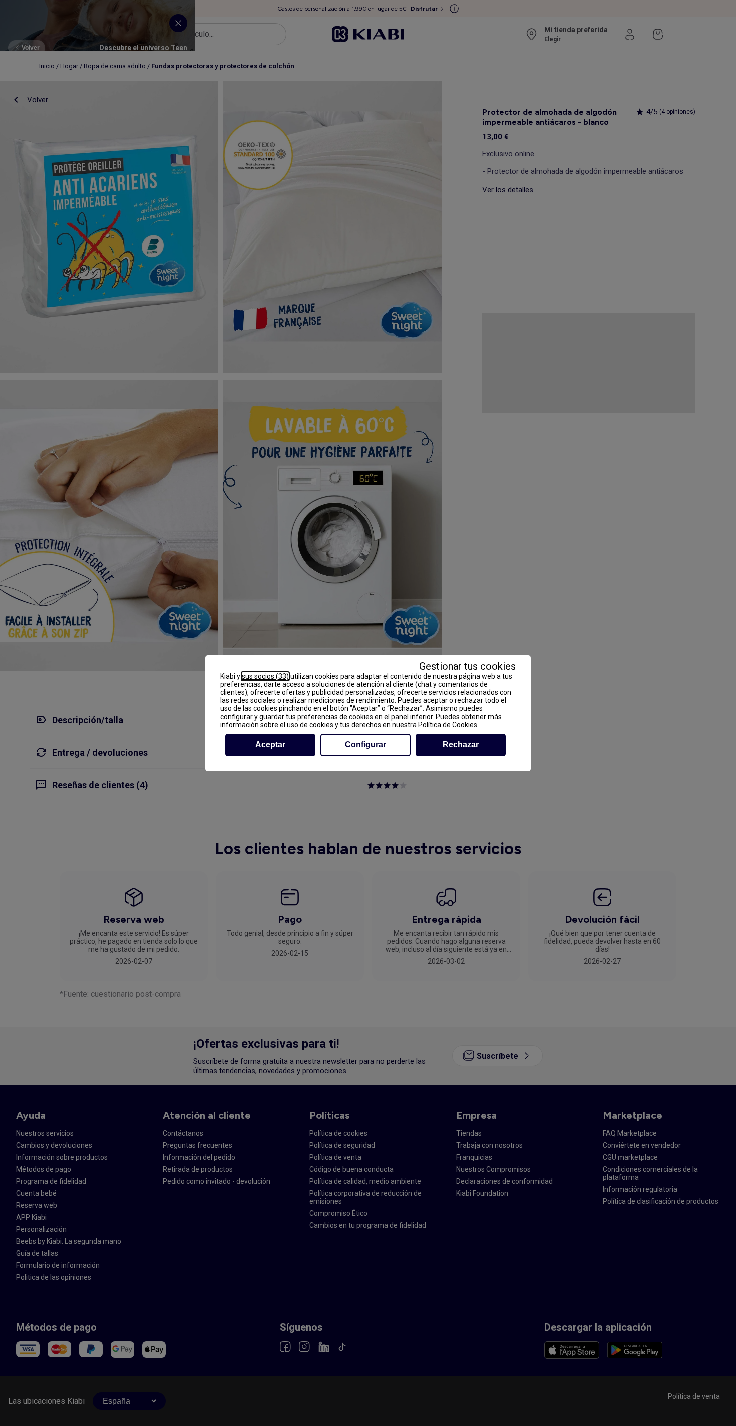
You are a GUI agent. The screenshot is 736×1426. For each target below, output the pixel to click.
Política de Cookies (447, 725)
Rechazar (461, 744)
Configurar (365, 744)
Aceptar (270, 744)
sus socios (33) (265, 676)
